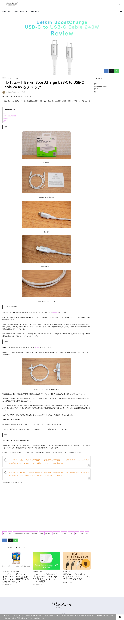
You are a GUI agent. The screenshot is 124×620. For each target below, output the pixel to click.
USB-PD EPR (56, 533)
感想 (82, 533)
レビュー (36, 347)
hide (13, 109)
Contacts (35, 11)
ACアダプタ (16, 571)
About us (6, 11)
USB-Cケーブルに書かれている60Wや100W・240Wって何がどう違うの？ (76, 576)
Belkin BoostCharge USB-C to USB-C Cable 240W (25, 533)
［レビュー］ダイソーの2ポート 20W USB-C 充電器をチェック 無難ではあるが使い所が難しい (15, 578)
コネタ (71, 571)
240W (4, 533)
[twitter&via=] (111, 71)
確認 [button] (120, 617)
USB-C (41, 533)
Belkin (4, 77)
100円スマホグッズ (7, 571)
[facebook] (106, 71)
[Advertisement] (46, 506)
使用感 (5, 118)
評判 (87, 533)
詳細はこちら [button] (39, 618)
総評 (4, 121)
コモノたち (16, 77)
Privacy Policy (19, 11)
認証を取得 (55, 312)
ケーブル (10, 77)
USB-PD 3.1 (48, 533)
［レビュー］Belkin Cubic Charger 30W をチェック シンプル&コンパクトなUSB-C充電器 (46, 578)
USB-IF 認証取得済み (9, 116)
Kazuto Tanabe (12, 92)
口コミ (77, 533)
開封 (4, 113)
